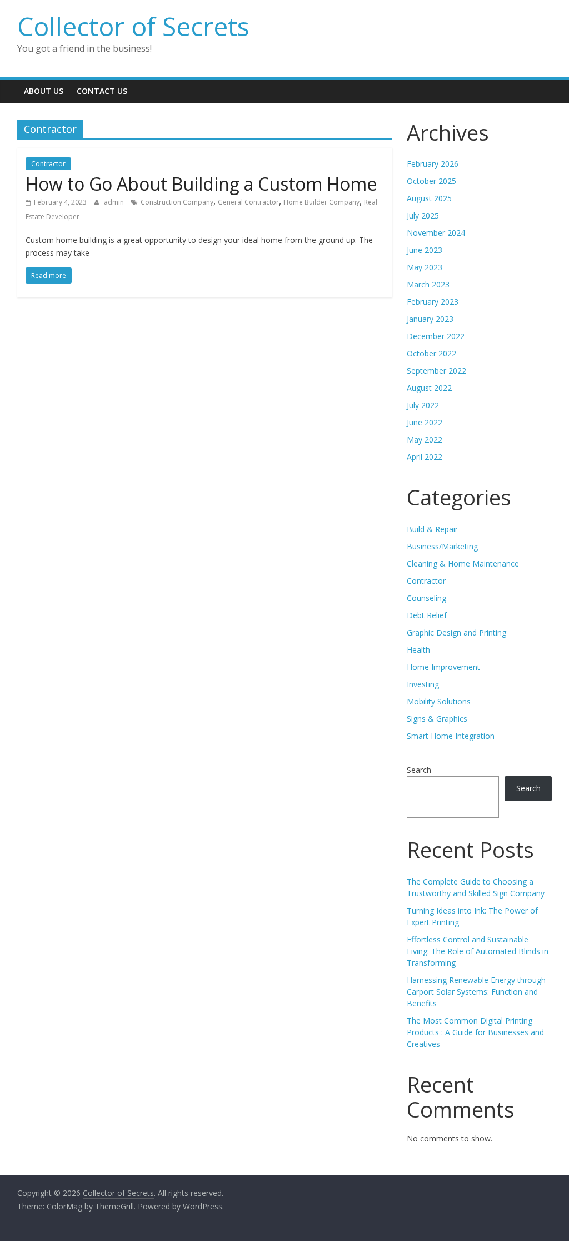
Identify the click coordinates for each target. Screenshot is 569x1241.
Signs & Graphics (437, 718)
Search (419, 770)
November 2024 (436, 232)
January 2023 (430, 319)
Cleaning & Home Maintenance (463, 563)
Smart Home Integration (451, 736)
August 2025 (429, 198)
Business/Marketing (442, 546)
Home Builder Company (321, 202)
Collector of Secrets (133, 26)
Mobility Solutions (439, 701)
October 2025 (431, 181)
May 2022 (424, 439)
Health (418, 649)
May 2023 (424, 267)
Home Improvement (443, 667)
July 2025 (423, 215)
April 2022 (424, 456)
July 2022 (423, 405)
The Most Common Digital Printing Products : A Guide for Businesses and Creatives (475, 1032)
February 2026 (432, 163)
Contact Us (102, 91)
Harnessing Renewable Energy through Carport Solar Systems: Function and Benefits (476, 992)
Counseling (426, 598)
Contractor (48, 163)
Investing (423, 684)
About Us (43, 91)
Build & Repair (432, 529)
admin (115, 202)
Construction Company (177, 202)
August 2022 (429, 388)
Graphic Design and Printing (456, 632)
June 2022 (424, 422)
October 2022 (431, 353)
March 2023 (428, 284)
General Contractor (248, 202)
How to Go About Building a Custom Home (201, 184)
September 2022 (436, 370)
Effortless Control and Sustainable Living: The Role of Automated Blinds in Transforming (477, 951)
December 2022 (436, 336)
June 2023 (424, 250)
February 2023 (432, 301)
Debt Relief (427, 615)
